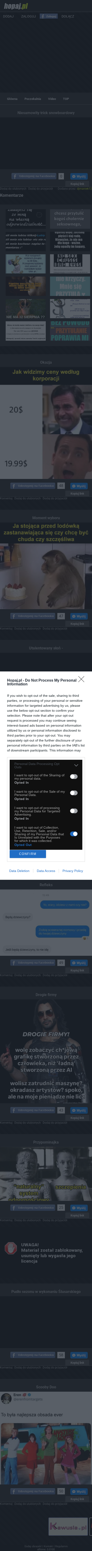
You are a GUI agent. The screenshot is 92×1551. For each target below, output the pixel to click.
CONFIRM (28, 854)
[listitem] (46, 765)
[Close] (82, 680)
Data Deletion (19, 871)
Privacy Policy (73, 871)
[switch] (74, 776)
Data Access (46, 871)
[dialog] (46, 775)
